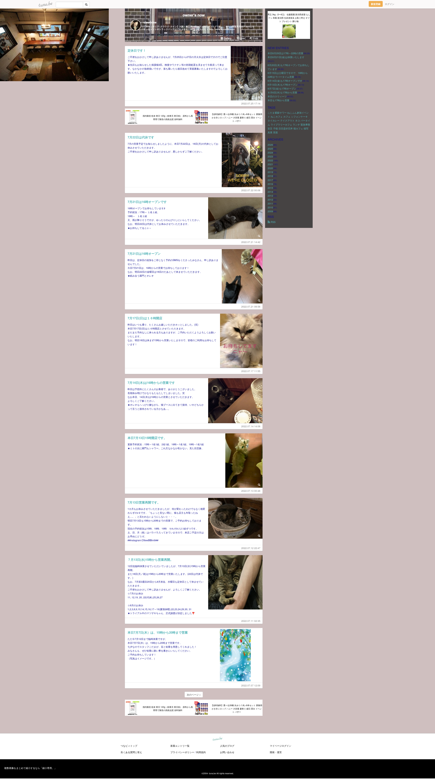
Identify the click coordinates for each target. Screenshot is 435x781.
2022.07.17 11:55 (250, 371)
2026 (270, 144)
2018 (270, 176)
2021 (270, 164)
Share (255, 38)
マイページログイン (280, 745)
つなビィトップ (129, 745)
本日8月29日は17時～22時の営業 (285, 53)
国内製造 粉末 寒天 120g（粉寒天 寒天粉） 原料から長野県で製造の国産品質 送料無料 (168, 117)
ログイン (389, 4)
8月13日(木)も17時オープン (283, 84)
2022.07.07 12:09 (250, 685)
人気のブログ (227, 745)
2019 (270, 172)
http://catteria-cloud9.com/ (222, 29)
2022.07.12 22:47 (250, 548)
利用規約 (201, 752)
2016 (270, 184)
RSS (272, 222)
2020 (270, 168)
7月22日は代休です (141, 137)
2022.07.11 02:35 (250, 621)
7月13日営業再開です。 (144, 502)
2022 (270, 160)
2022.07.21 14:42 (250, 242)
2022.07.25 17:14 (250, 103)
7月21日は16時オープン (144, 253)
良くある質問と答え (131, 752)
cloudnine (150, 22)
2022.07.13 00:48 (250, 490)
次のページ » (194, 694)
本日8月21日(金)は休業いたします (286, 57)
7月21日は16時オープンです (147, 202)
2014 (270, 191)
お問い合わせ (227, 752)
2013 (270, 195)
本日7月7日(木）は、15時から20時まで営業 (158, 632)
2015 (270, 188)
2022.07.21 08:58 (250, 306)
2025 (270, 148)
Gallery (227, 38)
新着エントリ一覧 (179, 745)
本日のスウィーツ (277, 96)
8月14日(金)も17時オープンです (285, 80)
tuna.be (217, 739)
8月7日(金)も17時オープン (282, 88)
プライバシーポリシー (182, 752)
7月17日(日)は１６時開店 (145, 318)
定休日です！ (137, 50)
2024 (270, 152)
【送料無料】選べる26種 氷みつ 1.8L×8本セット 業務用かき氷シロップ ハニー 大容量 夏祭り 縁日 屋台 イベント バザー (236, 117)
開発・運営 (276, 752)
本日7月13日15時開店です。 (147, 438)
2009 (270, 211)
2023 (270, 156)
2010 (270, 207)
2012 (270, 199)
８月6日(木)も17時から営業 (282, 92)
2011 (270, 203)
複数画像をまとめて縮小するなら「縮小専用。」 (30, 768)
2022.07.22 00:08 (250, 190)
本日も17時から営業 (278, 100)
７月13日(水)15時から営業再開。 (150, 559)
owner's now (194, 15)
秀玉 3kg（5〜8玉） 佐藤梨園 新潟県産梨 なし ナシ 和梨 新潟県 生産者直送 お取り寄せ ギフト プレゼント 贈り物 (289, 18)
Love (242, 38)
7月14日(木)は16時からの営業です (151, 382)
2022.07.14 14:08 (250, 426)
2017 (270, 180)
